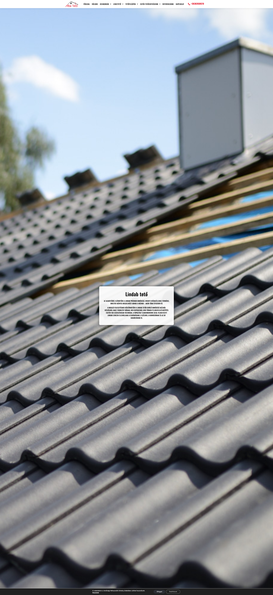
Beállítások (173, 592)
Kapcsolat (180, 4)
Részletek (95, 593)
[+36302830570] (189, 4)
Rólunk (95, 4)
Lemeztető (117, 4)
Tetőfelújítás (130, 4)
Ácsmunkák (104, 4)
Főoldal (86, 4)
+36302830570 (197, 3)
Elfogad (159, 592)
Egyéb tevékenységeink (149, 4)
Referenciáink (168, 4)
